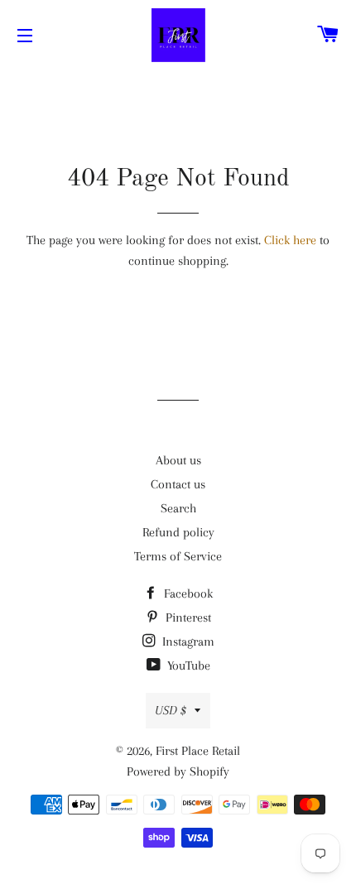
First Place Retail (198, 750)
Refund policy (178, 532)
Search (178, 508)
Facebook (187, 593)
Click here (290, 240)
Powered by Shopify (178, 771)
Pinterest (186, 617)
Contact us (178, 484)
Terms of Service (178, 556)
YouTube (187, 665)
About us (178, 460)
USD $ (170, 710)
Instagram (186, 641)
